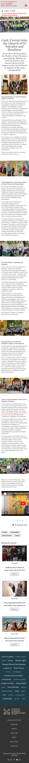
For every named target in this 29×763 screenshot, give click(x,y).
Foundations (14, 724)
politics (23, 691)
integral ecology (7, 683)
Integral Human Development (14, 664)
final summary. (14, 154)
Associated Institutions (14, 720)
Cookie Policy (14, 746)
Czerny (17, 535)
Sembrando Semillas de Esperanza (14, 414)
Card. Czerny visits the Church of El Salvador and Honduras (14, 14)
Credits (14, 737)
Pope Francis (19, 668)
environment (6, 679)
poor (4, 695)
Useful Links (14, 733)
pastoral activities (6, 691)
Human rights (20, 660)
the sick (16, 699)
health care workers (20, 679)
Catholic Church (20, 657)
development (17, 672)
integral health (21, 683)
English (15, 314)
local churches (6, 535)
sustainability (7, 699)
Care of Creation (7, 657)
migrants (24, 687)
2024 (13, 11)
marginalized (15, 532)
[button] (14, 168)
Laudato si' (7, 668)
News (7, 11)
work (23, 699)
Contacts (14, 728)
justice (3, 687)
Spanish (7, 314)
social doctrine (20, 695)
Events (10, 660)
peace (17, 691)
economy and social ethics (13, 676)
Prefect (4, 532)
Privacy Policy (14, 741)
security (10, 695)
